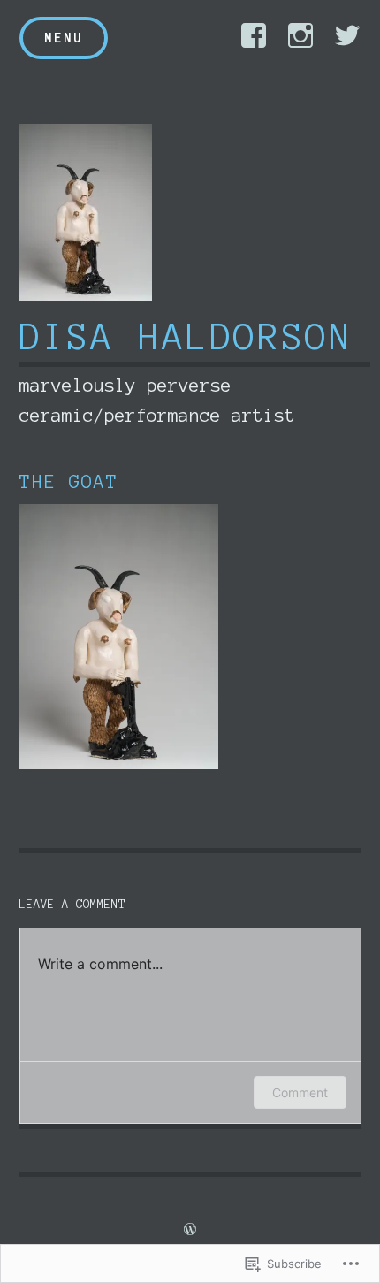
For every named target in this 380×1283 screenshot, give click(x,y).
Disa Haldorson (186, 336)
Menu (63, 38)
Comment (300, 1092)
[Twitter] (347, 35)
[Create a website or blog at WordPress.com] (190, 1230)
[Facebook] (253, 35)
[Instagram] (300, 35)
